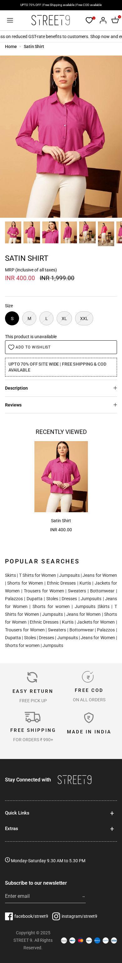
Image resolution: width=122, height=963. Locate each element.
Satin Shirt (34, 46)
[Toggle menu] (10, 20)
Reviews (13, 404)
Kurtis (85, 583)
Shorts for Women (25, 583)
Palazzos (14, 598)
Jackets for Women (96, 622)
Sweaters (77, 590)
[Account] (101, 20)
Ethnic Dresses (61, 583)
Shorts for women (51, 606)
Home (11, 46)
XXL (84, 318)
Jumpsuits (69, 575)
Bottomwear (102, 590)
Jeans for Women (100, 575)
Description (16, 388)
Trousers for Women (44, 590)
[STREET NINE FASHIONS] (50, 20)
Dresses (69, 598)
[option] (61, 137)
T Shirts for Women (37, 575)
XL (64, 318)
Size (9, 305)
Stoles (52, 598)
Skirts (10, 575)
